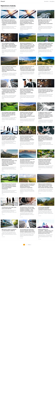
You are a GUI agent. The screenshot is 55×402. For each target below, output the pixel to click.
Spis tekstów (46, 1)
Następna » (29, 244)
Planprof (3, 1)
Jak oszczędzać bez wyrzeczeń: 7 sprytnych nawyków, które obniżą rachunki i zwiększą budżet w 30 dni (27, 230)
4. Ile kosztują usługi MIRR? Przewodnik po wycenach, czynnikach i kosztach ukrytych (44, 208)
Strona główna (52, 1)
